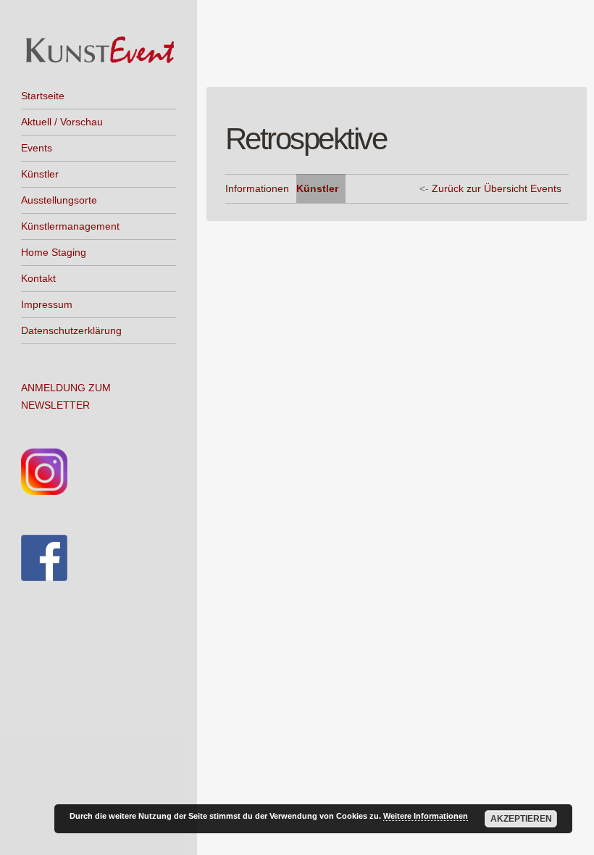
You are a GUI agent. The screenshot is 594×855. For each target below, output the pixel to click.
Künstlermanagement (70, 226)
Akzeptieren (521, 819)
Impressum (46, 304)
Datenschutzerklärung (71, 330)
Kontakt (38, 278)
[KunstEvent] (98, 50)
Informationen (257, 188)
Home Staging (53, 252)
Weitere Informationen (425, 816)
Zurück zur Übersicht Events (496, 188)
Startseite (42, 95)
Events (36, 148)
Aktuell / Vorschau (62, 122)
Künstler (40, 174)
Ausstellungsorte (59, 200)
